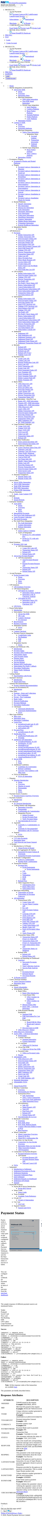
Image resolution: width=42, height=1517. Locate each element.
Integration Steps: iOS (29, 600)
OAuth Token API (24, 264)
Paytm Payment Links (21, 575)
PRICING (8, 35)
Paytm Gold (36, 28)
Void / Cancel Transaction (31, 1097)
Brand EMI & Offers (34, 1022)
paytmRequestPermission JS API (29, 749)
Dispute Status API (24, 476)
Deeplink (21, 738)
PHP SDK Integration (21, 488)
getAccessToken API (25, 726)
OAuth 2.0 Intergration (26, 1200)
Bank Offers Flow (28, 887)
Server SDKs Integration (22, 482)
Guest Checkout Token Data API (29, 447)
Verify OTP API (27, 916)
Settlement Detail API (25, 339)
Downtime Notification (22, 668)
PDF (25, 1448)
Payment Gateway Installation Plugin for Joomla (28, 199)
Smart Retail (16, 33)
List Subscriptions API (25, 295)
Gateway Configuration (26, 859)
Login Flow (18, 722)
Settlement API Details (21, 1181)
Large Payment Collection (23, 517)
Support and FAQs (24, 1208)
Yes (4, 1511)
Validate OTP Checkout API (27, 306)
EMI (19, 639)
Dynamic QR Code (20, 544)
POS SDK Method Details (27, 1124)
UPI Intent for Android (26, 591)
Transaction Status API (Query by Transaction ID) (31, 942)
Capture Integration (24, 525)
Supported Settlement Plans (23, 1175)
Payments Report (28, 972)
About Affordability (20, 987)
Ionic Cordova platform (32, 154)
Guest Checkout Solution (22, 981)
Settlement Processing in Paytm (24, 1171)
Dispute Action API (24, 478)
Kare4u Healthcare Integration (28, 225)
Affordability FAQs (20, 1082)
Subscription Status (20, 654)
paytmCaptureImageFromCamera (29, 751)
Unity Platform (32, 119)
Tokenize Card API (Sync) (27, 451)
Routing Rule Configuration (27, 861)
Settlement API (23, 333)
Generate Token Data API (27, 455)
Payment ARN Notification (23, 653)
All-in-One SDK (19, 90)
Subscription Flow (28, 889)
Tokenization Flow (28, 885)
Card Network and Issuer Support (25, 842)
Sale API (25, 1105)
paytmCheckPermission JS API (28, 747)
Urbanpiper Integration (26, 223)
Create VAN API (24, 426)
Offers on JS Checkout (30, 1045)
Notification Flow (20, 734)
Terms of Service (6, 1513)
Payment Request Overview (27, 1154)
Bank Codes (18, 699)
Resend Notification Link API (28, 362)
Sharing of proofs (24, 786)
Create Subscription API (30, 925)
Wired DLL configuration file (28, 1138)
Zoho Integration (24, 210)
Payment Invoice (20, 16)
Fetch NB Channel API (30, 921)
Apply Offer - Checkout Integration (26, 1034)
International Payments (21, 513)
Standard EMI (27, 1014)
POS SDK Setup (24, 1123)
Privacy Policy (17, 1513)
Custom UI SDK (19, 122)
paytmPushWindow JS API (27, 741)
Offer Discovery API (25, 384)
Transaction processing (35, 141)
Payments (17, 233)
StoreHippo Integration (26, 217)
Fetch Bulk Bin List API (26, 269)
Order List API (23, 256)
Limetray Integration (25, 219)
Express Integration (29, 1041)
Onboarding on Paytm (25, 892)
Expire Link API (23, 368)
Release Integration (24, 527)
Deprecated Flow (20, 682)
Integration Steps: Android (31, 593)
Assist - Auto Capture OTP (23, 494)
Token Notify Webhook (26, 453)
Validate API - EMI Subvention (28, 405)
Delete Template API (25, 380)
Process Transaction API (26, 252)
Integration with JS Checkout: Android (28, 595)
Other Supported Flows (30, 1101)
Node (20, 763)
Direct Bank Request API (26, 260)
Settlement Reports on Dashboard (25, 1179)
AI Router (28, 23)
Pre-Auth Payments (20, 519)
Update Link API (24, 360)
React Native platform (31, 150)
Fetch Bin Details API (25, 242)
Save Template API (24, 372)
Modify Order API (28, 927)
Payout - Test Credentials (22, 697)
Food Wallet (13, 28)
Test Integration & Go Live (27, 821)
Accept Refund (19, 660)
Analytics (21, 960)
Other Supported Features (27, 1148)
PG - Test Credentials (21, 695)
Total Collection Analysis (31, 966)
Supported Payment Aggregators (29, 856)
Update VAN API (24, 428)
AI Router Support (20, 977)
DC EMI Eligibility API (26, 422)
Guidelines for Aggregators (27, 767)
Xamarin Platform (33, 115)
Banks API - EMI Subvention (28, 401)
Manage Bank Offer (29, 1005)
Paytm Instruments (28, 867)
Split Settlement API (25, 335)
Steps (20, 509)
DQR (24, 877)
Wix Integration (23, 206)
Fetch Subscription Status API (28, 291)
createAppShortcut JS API (27, 757)
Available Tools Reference (27, 1196)
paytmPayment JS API (25, 732)
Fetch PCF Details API (26, 240)
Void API (25, 1109)
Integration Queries (24, 121)
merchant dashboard (4, 1294)
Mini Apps (17, 716)
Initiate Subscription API (26, 273)
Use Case (21, 1204)
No (10, 1511)
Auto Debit (17, 504)
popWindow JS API (25, 743)
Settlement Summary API (26, 337)
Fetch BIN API (27, 919)
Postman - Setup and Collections (25, 693)
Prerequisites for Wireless (26, 1092)
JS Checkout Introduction (22, 803)
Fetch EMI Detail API (25, 248)
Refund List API (23, 351)
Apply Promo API (24, 391)
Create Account (11, 43)
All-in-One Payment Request (23, 556)
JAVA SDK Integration (22, 484)
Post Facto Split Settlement (31, 1099)
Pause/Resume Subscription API (29, 289)
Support (16, 1183)
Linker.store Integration (26, 215)
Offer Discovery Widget (26, 1030)
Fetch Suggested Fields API (27, 370)
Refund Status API (24, 349)
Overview (21, 93)
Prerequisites (22, 788)
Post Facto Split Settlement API (24, 515)
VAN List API (23, 432)
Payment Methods (20, 703)
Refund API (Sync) (24, 353)
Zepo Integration (23, 213)
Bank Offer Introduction (30, 993)
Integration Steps (24, 95)
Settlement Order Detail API (27, 341)
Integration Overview (25, 807)
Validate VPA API (24, 250)
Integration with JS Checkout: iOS (28, 603)
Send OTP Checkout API (26, 304)
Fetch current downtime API (27, 442)
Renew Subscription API (26, 285)
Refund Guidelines (24, 769)
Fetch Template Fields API (27, 376)
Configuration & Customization (29, 811)
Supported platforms (25, 128)
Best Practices (18, 622)
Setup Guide (22, 1192)
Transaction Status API (26, 254)
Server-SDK (18, 759)
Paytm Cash (25, 28)
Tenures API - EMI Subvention (28, 403)
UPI (19, 641)
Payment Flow (19, 730)
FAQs (20, 229)
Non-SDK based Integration (28, 102)
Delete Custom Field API (26, 378)
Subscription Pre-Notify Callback (25, 666)
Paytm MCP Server (24, 1188)
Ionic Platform (31, 107)
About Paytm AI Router (26, 848)
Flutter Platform (32, 117)
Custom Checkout (24, 618)
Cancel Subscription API (26, 287)
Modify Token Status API (27, 461)
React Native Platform (31, 112)
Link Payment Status (21, 656)
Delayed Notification (21, 701)
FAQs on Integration (25, 776)
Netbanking (26, 875)
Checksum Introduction (26, 709)
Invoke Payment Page (29, 817)
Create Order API (28, 902)
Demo (20, 92)
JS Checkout (22, 620)
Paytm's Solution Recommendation (26, 685)
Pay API (25, 908)
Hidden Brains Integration (27, 221)
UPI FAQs (17, 606)
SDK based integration (30, 99)
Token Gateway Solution (26, 531)
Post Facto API (27, 1111)
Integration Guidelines (21, 720)
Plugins (20, 1055)
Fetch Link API (23, 364)
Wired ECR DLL (24, 1136)
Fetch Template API (25, 374)
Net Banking (22, 637)
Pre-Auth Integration (25, 523)
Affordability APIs (20, 1057)
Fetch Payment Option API (27, 239)
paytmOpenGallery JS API (27, 753)
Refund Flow (22, 881)
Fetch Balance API (28, 918)
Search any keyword (8, 5)
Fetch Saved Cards (24, 471)
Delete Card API (23, 463)
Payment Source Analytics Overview (26, 796)
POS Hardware (25, 33)
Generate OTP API (28, 914)
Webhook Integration (21, 1080)
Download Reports (28, 976)
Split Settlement (19, 1177)
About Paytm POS (20, 1086)
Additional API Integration (23, 740)
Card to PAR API (24, 457)
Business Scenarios (20, 623)
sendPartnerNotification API (27, 736)
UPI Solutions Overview (22, 587)
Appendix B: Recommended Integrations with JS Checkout (28, 829)
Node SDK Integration (21, 486)
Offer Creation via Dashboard (33, 998)
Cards (24, 873)
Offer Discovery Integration (23, 1032)
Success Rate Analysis (30, 968)
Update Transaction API (26, 237)
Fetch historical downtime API (28, 444)
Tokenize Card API (24, 449)
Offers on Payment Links (31, 1053)
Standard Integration (29, 1039)
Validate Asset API (24, 355)
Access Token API (24, 262)
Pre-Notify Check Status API (28, 283)
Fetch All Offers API (25, 387)
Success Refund (19, 662)
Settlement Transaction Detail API (29, 343)
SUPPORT (9, 74)
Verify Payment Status (29, 819)
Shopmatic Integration (25, 211)
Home (11, 86)
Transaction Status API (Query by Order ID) (30, 938)
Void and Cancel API (29, 1163)
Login (8, 40)
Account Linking (34, 137)
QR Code (28, 14)
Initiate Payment (27, 815)
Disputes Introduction (21, 780)
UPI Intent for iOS (24, 598)
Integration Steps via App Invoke (29, 1146)
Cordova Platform (33, 109)
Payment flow (23, 865)
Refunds (16, 498)
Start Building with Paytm (22, 676)
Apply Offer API (24, 386)
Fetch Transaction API (25, 366)
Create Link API (23, 358)
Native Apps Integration (30, 132)
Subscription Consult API (26, 329)
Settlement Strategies (21, 1173)
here (15, 1387)
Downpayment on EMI (30, 1028)
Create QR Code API (29, 548)
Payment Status (19, 651)
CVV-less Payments (20, 838)
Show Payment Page (25, 258)
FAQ (7, 37)
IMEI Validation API (25, 420)
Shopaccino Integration (26, 208)
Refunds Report (27, 974)
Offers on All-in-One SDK (31, 1049)
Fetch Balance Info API (26, 244)
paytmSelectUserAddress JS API (29, 755)
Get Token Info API (25, 459)
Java (19, 761)
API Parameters (23, 1150)
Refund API (22, 347)
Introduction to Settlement (22, 1169)
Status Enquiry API (29, 1107)
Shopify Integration (24, 204)
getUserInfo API (23, 728)
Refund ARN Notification (22, 664)
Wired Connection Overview (28, 1134)
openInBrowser (23, 745)
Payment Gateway (19, 14)
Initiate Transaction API (26, 235)
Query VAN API (24, 430)
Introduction (18, 610)
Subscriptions (15, 19)
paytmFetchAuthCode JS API (28, 724)
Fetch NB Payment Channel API (29, 246)
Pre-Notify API (23, 281)
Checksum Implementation (27, 711)
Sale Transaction (28, 1095)
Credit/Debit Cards (24, 635)
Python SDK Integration (22, 490)
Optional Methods (34, 145)
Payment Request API (29, 1157)
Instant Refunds (19, 500)
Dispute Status (19, 658)
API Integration (19, 898)
